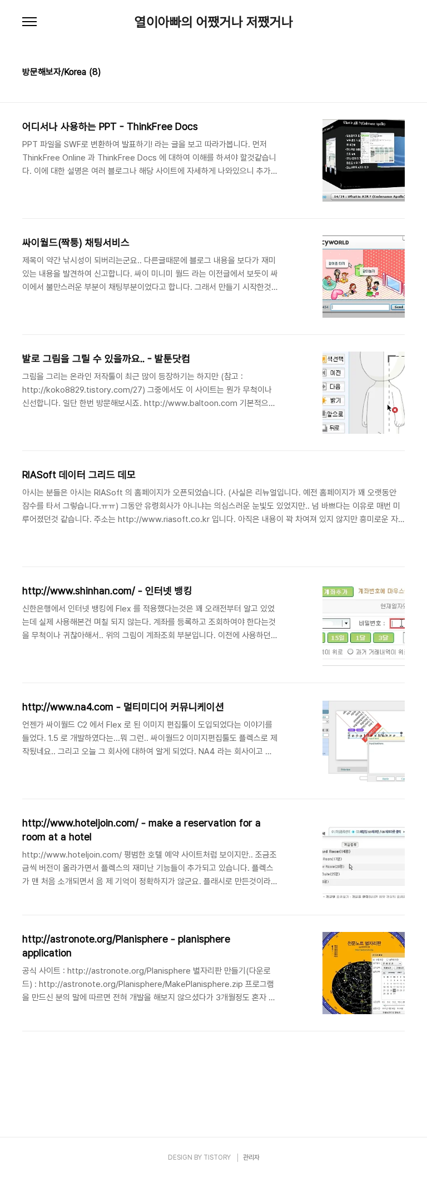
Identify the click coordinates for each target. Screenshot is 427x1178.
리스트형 (398, 73)
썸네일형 (382, 73)
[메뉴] (29, 22)
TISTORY (217, 1157)
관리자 (251, 1157)
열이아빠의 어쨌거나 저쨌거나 (214, 22)
